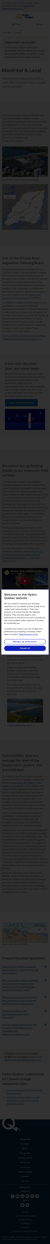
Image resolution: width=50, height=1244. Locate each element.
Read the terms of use (28, 634)
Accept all (25, 648)
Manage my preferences (25, 642)
